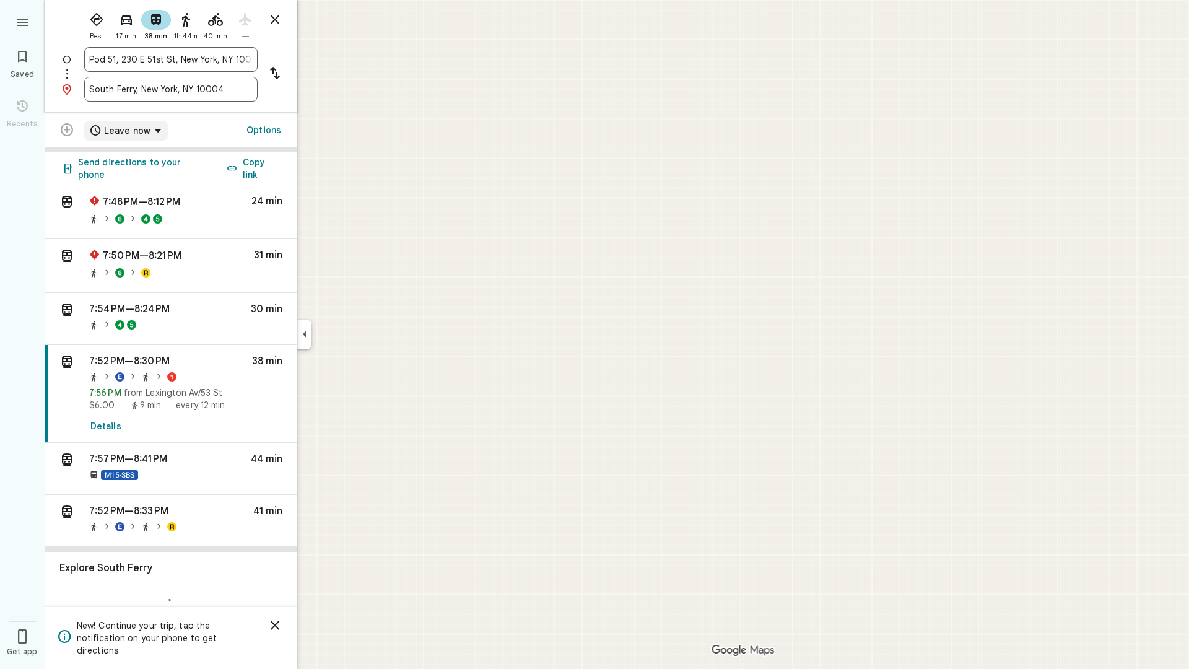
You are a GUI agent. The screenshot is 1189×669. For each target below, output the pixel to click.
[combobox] (171, 59)
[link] (171, 394)
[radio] (96, 23)
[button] (171, 212)
